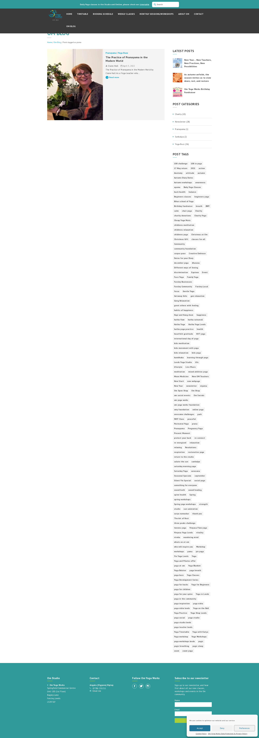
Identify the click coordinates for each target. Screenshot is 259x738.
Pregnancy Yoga (195, 428)
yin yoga (200, 551)
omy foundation (181, 409)
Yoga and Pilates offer (185, 561)
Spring (193, 494)
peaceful (192, 419)
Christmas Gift (181, 239)
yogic (200, 641)
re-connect (200, 438)
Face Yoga (179, 277)
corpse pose (180, 253)
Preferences (244, 728)
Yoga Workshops (199, 636)
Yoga (194, 556)
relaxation (195, 442)
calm (176, 211)
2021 (193, 168)
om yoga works (181, 400)
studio (177, 509)
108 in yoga (196, 163)
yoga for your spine (183, 594)
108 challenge (181, 163)
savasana (195, 471)
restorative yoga (196, 452)
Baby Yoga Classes (192, 187)
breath (199, 206)
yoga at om (179, 565)
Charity (198, 211)
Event (205, 272)
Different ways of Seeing (186, 267)
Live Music (191, 367)
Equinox (195, 272)
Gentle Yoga (188, 291)
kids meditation (181, 343)
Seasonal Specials (182, 476)
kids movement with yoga (186, 348)
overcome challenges (184, 414)
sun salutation (191, 509)
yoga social (179, 617)
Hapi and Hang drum (183, 315)
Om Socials (199, 395)
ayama (177, 187)
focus (176, 291)
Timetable (82, 14)
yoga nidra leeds (182, 608)
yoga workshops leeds (184, 641)
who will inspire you (183, 547)
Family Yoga (192, 277)
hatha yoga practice (183, 329)
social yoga (199, 480)
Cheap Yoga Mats (182, 220)
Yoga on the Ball (201, 608)
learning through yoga (197, 357)
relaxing (178, 447)
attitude (190, 173)
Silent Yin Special (182, 480)
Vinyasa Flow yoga (198, 528)
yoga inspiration (182, 603)
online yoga (198, 409)
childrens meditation (184, 225)
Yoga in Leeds (202, 594)
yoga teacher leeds (183, 627)
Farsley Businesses (183, 282)
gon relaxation (198, 296)
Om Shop (195, 390)
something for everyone (185, 485)
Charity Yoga (200, 215)
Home (69, 14)
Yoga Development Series (186, 580)
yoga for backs (181, 584)
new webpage (193, 381)
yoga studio (194, 617)
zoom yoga (188, 651)
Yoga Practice (180, 613)
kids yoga (196, 353)
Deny (222, 728)
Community (179, 244)
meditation (179, 371)
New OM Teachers (200, 376)
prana (194, 424)
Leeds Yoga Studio (183, 362)
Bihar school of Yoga (184, 201)
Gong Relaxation (182, 301)
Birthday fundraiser (183, 206)
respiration (179, 452)
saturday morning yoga (185, 466)
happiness (201, 315)
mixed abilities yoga (198, 371)
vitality (199, 532)
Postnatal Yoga (181, 424)
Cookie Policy (201, 734)
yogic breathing (181, 646)
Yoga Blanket (194, 565)
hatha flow (179, 319)
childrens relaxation (183, 230)
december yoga (181, 263)
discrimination (181, 272)
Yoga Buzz (123, 53)
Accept (200, 728)
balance (192, 192)
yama (189, 551)
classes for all (198, 239)
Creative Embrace (197, 253)
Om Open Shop (181, 390)
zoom (176, 651)
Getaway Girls (180, 296)
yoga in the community (185, 599)
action (202, 168)
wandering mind (190, 537)
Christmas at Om (199, 234)
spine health (180, 494)
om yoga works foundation (186, 405)
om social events (182, 395)
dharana (196, 263)
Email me (97, 691)
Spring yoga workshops (185, 504)
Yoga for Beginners (200, 584)
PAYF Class (179, 419)
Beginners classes (182, 196)
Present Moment (182, 433)
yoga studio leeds (182, 622)
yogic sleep (197, 646)
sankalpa (196, 461)
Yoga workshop (181, 636)
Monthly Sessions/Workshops (157, 14)
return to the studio (184, 457)
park (199, 414)
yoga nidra (198, 603)
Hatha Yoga (179, 324)
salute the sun (181, 461)
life (196, 362)
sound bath (179, 490)
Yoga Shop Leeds (199, 613)
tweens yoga (180, 528)
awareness (200, 182)
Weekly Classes (126, 14)
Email (177, 709)
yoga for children (182, 589)
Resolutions (190, 447)
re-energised (180, 442)
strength (203, 504)
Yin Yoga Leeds (181, 556)
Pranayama (111, 53)
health (200, 329)
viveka (177, 537)
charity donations (182, 215)
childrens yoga (181, 234)
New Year (178, 386)
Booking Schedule (103, 14)
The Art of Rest (181, 518)
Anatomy (178, 173)
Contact (198, 14)
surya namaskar (181, 513)
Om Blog (71, 26)
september (200, 476)
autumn (201, 173)
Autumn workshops (183, 182)
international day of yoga (186, 338)
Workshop (200, 547)
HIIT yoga (200, 334)
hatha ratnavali (195, 319)
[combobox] (165, 4)
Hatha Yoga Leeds (197, 324)
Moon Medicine (181, 376)
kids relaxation (181, 353)
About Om (183, 14)
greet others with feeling (186, 305)
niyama (203, 386)
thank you (197, 513)
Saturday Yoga (181, 471)
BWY (208, 206)
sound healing (195, 490)
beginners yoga (202, 196)
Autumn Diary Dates (183, 178)
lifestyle (178, 367)
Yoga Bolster (180, 570)
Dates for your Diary (183, 258)
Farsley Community (183, 286)
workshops (179, 551)
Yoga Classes (193, 575)
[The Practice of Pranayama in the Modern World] (75, 84)
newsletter (191, 386)
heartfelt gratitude (183, 334)
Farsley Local (201, 286)
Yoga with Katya (200, 632)
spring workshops (182, 499)
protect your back (182, 438)
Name (177, 700)
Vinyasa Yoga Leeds (183, 532)
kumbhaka (179, 357)
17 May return (180, 168)
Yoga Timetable (181, 632)
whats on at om (181, 542)
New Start (179, 381)
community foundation (185, 248)
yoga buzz (179, 575)
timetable (144, 4)
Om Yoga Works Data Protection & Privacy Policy (227, 734)
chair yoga (187, 211)
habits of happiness (183, 310)
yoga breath (195, 570)
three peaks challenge (184, 523)
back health (179, 192)
